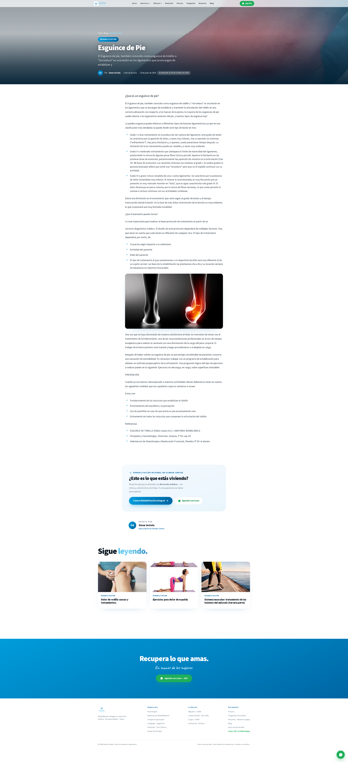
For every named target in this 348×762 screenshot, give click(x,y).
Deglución (160, 723)
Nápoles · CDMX (194, 711)
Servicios (145, 3)
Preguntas (191, 3)
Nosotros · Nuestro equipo (239, 719)
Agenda (248, 3)
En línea (201, 723)
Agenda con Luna (190, 500)
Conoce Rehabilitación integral (150, 500)
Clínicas (157, 3)
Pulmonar (151, 727)
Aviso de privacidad (236, 727)
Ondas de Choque (154, 731)
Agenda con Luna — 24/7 (176, 678)
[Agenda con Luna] (341, 755)
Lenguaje (151, 723)
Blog (212, 3)
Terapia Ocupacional (155, 719)
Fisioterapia (152, 711)
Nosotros (202, 3)
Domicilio (169, 3)
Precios (180, 3)
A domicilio (192, 723)
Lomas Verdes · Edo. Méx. (198, 715)
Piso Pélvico (161, 727)
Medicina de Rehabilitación (158, 715)
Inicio (134, 3)
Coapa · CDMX (193, 719)
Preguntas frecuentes (237, 715)
